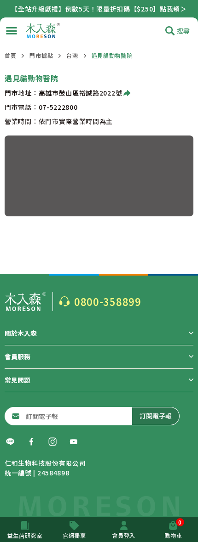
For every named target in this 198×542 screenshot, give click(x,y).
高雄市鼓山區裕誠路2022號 (80, 92)
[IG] (52, 441)
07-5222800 (58, 107)
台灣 (72, 55)
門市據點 (41, 55)
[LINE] (10, 441)
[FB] (31, 441)
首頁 (10, 55)
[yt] (73, 441)
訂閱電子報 (156, 415)
